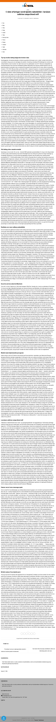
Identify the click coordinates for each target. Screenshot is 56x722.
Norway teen (5, 37)
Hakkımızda (24, 718)
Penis (3, 40)
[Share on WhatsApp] (22, 634)
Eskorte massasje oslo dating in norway (12, 119)
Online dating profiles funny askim (13, 590)
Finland (4, 44)
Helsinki (4, 49)
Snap (3, 30)
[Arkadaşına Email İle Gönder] (29, 634)
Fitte (3, 27)
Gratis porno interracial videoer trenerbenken (34, 373)
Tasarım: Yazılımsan (39, 720)
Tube (3, 35)
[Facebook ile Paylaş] (24, 634)
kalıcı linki (30, 638)
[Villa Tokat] (28, 4)
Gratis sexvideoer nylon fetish (30, 190)
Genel (28, 9)
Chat (3, 52)
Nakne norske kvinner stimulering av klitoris (15, 321)
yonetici (31, 18)
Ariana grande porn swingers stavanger (30, 74)
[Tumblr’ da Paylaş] (34, 634)
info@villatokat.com (7, 695)
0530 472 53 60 (5, 694)
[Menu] (7, 4)
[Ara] (48, 4)
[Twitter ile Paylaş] (27, 634)
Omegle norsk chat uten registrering (16, 309)
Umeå (3, 32)
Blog (29, 718)
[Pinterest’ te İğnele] (32, 634)
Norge (3, 42)
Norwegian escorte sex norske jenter (46, 431)
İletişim (33, 718)
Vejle (3, 47)
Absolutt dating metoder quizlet (36, 126)
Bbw (3, 25)
